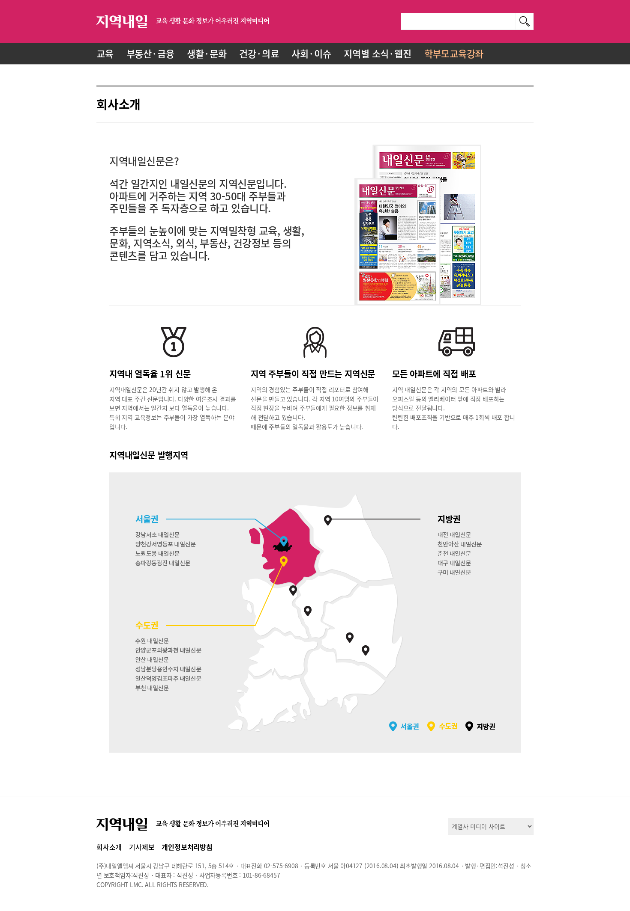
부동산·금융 (150, 53)
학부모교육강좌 (454, 53)
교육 (105, 53)
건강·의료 (259, 53)
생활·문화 (206, 53)
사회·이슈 (311, 53)
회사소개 (109, 847)
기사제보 (141, 847)
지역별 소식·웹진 (377, 53)
